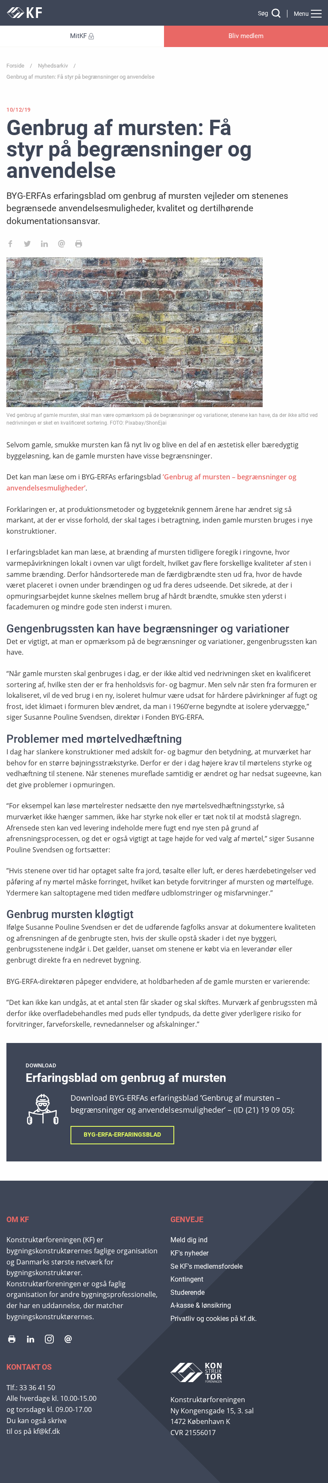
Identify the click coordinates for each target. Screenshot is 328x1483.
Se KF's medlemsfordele (206, 1266)
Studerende (187, 1292)
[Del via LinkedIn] (44, 245)
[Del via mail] (61, 245)
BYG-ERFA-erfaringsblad (122, 1134)
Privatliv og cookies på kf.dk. (213, 1319)
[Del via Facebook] (10, 245)
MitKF (78, 36)
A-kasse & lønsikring (200, 1305)
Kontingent (186, 1279)
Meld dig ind (189, 1240)
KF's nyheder (189, 1253)
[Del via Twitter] (27, 245)
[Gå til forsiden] (24, 16)
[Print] (78, 245)
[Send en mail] (68, 1341)
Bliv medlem (246, 36)
